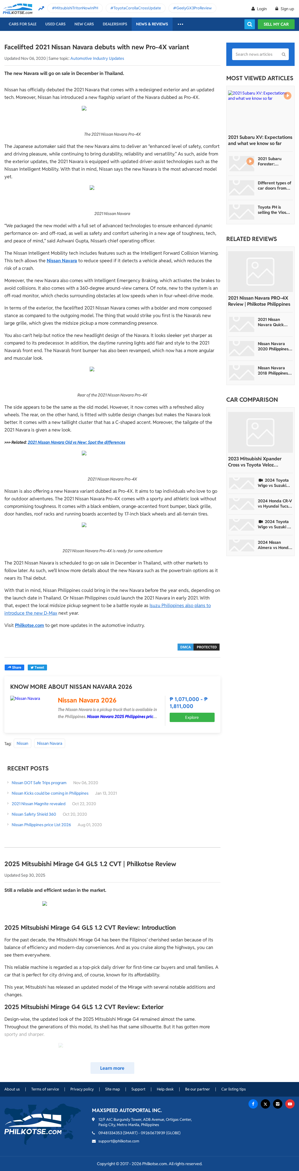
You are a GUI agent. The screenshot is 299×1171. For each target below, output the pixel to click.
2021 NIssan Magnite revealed (39, 803)
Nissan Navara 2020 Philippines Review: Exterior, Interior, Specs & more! (273, 346)
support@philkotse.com (118, 1141)
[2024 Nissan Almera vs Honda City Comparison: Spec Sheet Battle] (241, 545)
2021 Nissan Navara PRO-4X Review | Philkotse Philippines (259, 301)
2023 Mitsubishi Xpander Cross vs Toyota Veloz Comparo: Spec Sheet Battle (258, 462)
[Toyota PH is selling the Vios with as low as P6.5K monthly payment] (241, 212)
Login (262, 8)
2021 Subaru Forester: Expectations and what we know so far (274, 161)
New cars (84, 24)
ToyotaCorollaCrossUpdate (137, 8)
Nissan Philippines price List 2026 (41, 824)
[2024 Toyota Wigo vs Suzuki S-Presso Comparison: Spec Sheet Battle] (241, 525)
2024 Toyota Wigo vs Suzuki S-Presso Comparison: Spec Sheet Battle (274, 524)
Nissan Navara (49, 743)
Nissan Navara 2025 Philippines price (121, 716)
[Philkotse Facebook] (253, 1104)
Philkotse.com (29, 625)
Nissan (22, 743)
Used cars (55, 24)
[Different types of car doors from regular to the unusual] (241, 187)
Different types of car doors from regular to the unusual (274, 185)
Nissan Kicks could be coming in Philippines (50, 793)
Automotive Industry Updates (97, 58)
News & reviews (152, 24)
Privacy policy (82, 1089)
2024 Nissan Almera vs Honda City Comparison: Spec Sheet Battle (274, 545)
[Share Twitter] (37, 667)
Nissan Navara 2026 (87, 700)
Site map (112, 1089)
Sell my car (276, 24)
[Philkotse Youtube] (290, 1104)
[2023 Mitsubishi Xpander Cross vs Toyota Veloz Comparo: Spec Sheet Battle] (260, 432)
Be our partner (197, 1089)
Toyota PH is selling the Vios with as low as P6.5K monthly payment (272, 210)
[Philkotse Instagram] (277, 1104)
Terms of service (45, 1089)
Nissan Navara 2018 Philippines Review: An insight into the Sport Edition (275, 370)
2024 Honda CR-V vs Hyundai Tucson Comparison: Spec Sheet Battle (275, 503)
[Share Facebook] (14, 667)
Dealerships (115, 24)
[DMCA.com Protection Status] (198, 647)
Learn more (112, 1068)
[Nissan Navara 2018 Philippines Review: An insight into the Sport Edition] (241, 372)
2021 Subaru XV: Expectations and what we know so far (260, 140)
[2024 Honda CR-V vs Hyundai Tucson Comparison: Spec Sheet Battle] (241, 504)
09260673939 (153, 1132)
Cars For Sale (22, 24)
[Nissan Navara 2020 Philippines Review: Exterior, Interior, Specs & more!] (241, 348)
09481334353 (110, 1132)
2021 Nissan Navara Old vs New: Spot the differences (76, 442)
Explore (192, 717)
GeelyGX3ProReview (194, 8)
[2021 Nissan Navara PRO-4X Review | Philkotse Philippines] (260, 271)
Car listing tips (233, 1089)
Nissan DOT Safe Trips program (39, 782)
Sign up (287, 8)
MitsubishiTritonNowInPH (76, 8)
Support (138, 1089)
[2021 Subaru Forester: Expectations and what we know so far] (241, 163)
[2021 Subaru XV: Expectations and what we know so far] (260, 110)
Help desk (165, 1089)
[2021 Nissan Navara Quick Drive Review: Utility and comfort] (241, 324)
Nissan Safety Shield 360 (34, 814)
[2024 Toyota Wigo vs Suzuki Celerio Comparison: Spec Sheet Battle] (241, 483)
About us (12, 1089)
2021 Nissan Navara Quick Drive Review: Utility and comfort (271, 322)
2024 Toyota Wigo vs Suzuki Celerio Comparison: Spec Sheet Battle (274, 483)
